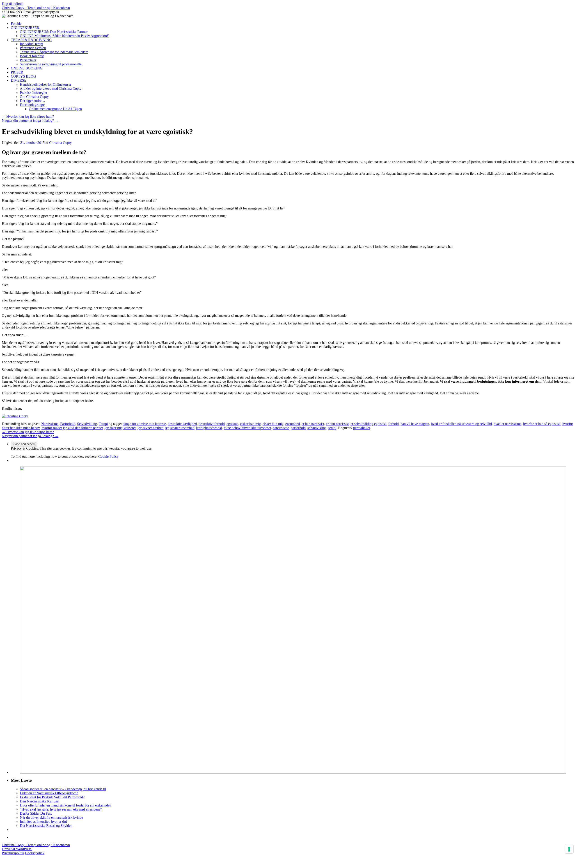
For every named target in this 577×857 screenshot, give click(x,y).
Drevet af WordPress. (17, 849)
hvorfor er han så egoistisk (542, 424)
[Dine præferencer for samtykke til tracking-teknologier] (569, 849)
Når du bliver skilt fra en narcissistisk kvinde (51, 817)
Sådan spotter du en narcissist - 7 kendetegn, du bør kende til (63, 789)
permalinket (361, 428)
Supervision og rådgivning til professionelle (51, 64)
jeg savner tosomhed (179, 428)
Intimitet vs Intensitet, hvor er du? (43, 821)
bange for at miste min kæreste (144, 424)
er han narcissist (313, 424)
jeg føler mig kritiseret (120, 428)
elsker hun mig (273, 424)
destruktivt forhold (212, 424)
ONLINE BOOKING (27, 68)
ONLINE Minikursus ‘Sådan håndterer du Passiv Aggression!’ (64, 36)
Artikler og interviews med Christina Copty (50, 88)
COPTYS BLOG (23, 76)
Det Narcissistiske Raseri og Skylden (46, 825)
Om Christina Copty (34, 97)
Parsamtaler (28, 60)
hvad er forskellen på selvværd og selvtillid (461, 424)
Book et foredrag (32, 56)
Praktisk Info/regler (33, 92)
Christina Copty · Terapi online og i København (36, 8)
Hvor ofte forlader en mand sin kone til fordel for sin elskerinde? (65, 805)
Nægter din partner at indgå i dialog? (30, 120)
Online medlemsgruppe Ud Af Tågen (55, 109)
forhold (393, 424)
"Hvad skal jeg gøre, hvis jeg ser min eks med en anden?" (61, 809)
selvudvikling (317, 428)
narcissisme (281, 428)
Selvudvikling (87, 424)
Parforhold (67, 424)
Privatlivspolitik (13, 853)
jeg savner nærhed (150, 428)
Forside (16, 23)
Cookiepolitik (34, 853)
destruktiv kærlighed (182, 424)
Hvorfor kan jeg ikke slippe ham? (28, 116)
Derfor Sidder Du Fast (36, 813)
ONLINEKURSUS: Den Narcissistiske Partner (53, 32)
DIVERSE (18, 80)
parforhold (298, 428)
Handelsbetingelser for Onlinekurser (45, 84)
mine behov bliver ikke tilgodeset (247, 428)
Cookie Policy (108, 456)
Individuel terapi (31, 44)
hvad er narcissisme (507, 424)
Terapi (103, 424)
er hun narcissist (337, 424)
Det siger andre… (32, 101)
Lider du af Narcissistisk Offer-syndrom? (49, 793)
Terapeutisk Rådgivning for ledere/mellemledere (54, 52)
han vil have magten (415, 424)
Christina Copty (60, 143)
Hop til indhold (12, 4)
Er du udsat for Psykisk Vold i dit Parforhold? (52, 797)
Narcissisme (49, 424)
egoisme (232, 424)
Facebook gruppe (32, 105)
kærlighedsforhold (209, 428)
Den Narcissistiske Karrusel (39, 801)
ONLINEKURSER (25, 28)
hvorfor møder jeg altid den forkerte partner (72, 428)
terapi (332, 428)
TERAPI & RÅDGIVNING (31, 40)
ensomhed (292, 424)
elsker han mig (250, 424)
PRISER (17, 72)
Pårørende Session (33, 48)
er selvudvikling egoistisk (368, 424)
